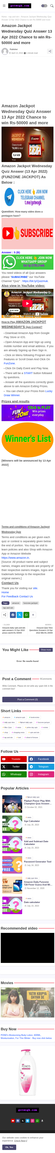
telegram (43, 766)
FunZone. (10, 363)
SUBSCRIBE (19, 276)
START (28, 373)
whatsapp (15, 774)
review (45, 727)
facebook (43, 759)
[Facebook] (13, 615)
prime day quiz (32, 727)
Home (4, 17)
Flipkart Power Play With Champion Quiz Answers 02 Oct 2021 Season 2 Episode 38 (37, 802)
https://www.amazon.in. (16, 557)
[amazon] (42, 1121)
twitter (16, 766)
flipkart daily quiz (26, 722)
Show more (46, 650)
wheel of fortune (32, 737)
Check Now (19, 1140)
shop (6, 732)
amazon (15, 603)
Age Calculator (32, 821)
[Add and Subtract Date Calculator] (12, 844)
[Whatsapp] (26, 615)
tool (19, 737)
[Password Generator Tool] (12, 865)
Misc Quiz (8, 727)
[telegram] (27, 1121)
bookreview (35, 717)
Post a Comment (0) (27, 699)
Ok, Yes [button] (9, 1147)
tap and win (14, 17)
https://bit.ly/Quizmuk (35, 281)
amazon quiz (20, 717)
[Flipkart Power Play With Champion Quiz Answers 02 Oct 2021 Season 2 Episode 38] (12, 804)
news (19, 727)
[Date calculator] (12, 905)
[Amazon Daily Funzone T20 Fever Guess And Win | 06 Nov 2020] (12, 885)
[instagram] (32, 1121)
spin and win (34, 732)
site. (35, 588)
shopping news (19, 732)
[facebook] (18, 1121)
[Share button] (33, 615)
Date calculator (32, 902)
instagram (43, 774)
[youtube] (13, 1121)
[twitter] (23, 1121)
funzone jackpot (31, 603)
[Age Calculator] (12, 824)
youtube (15, 759)
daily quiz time (9, 722)
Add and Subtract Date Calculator (36, 842)
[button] (44, 5)
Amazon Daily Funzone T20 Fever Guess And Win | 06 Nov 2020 (38, 883)
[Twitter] (20, 615)
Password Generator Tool (37, 861)
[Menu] (4, 6)
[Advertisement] (27, 80)
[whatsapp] (37, 1121)
